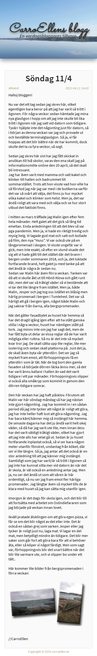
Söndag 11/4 (48, 78)
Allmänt (13, 88)
